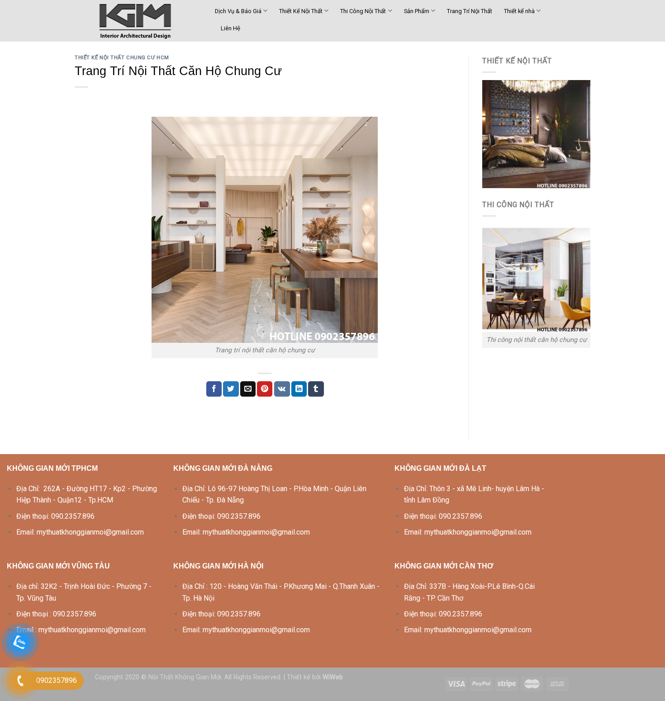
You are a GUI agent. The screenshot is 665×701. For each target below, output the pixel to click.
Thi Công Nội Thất (363, 11)
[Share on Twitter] (230, 389)
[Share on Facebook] (214, 389)
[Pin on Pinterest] (264, 389)
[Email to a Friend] (248, 389)
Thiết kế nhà (519, 11)
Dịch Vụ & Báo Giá (238, 11)
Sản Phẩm (416, 11)
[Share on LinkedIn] (299, 389)
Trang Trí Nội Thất (469, 11)
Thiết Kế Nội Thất (301, 11)
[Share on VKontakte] (282, 389)
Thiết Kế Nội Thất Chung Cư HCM (122, 58)
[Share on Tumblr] (315, 389)
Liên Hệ (230, 28)
